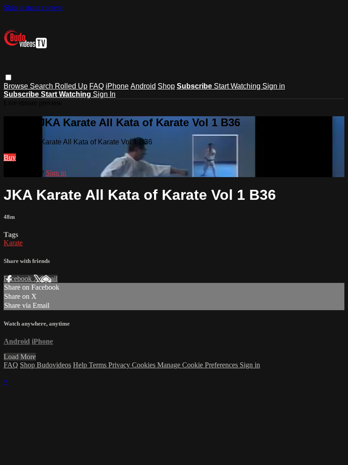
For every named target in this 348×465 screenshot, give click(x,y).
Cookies (144, 365)
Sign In (104, 94)
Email (49, 278)
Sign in (273, 86)
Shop (166, 86)
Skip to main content (33, 7)
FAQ (96, 86)
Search (42, 86)
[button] (8, 77)
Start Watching (238, 86)
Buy (10, 157)
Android (143, 86)
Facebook (19, 278)
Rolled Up (71, 86)
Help (81, 365)
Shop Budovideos (45, 365)
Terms (98, 365)
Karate (13, 243)
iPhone (117, 86)
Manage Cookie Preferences (198, 365)
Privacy (120, 365)
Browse (17, 86)
